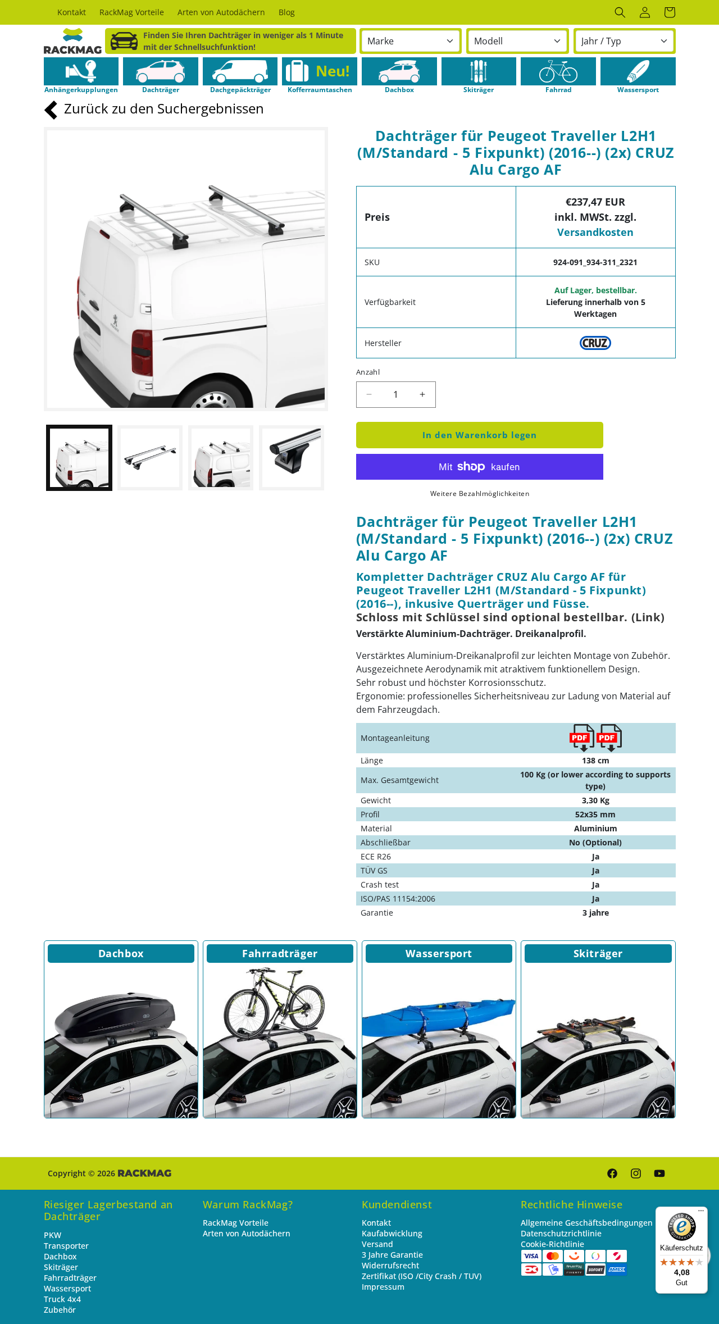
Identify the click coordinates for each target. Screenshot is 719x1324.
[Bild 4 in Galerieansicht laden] (291, 457)
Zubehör (60, 1309)
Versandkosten (595, 232)
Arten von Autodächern (246, 1233)
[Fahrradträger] (280, 1041)
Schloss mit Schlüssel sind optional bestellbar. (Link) (510, 617)
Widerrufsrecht (390, 1265)
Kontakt (376, 1222)
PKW (52, 1235)
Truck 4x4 (62, 1299)
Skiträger (598, 953)
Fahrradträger (280, 953)
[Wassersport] (439, 1041)
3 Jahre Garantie (392, 1254)
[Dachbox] (121, 1041)
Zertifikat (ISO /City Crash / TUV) (421, 1276)
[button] (620, 12)
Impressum (383, 1286)
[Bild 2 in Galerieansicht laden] (150, 457)
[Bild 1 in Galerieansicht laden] (79, 457)
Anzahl (368, 372)
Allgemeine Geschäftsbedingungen (587, 1222)
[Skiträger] (598, 1041)
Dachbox (121, 953)
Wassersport (439, 953)
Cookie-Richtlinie (552, 1244)
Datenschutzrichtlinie (561, 1233)
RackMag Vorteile (236, 1222)
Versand (377, 1244)
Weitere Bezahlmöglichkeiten (480, 493)
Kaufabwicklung (392, 1233)
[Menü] (701, 1213)
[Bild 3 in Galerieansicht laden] (220, 457)
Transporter (66, 1245)
